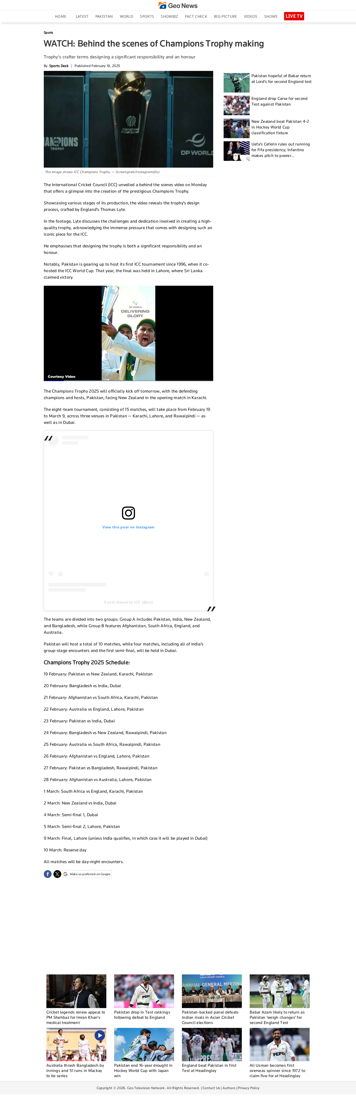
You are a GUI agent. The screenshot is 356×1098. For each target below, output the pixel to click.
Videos (250, 16)
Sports (147, 16)
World (126, 16)
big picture (225, 16)
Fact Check (196, 16)
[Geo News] (178, 5)
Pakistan (104, 16)
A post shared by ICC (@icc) (128, 602)
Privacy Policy (248, 1088)
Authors (229, 1088)
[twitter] (57, 874)
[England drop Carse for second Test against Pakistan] (237, 105)
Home (60, 16)
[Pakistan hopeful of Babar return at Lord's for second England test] (237, 83)
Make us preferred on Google (90, 874)
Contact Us (211, 1088)
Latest (82, 16)
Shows (271, 16)
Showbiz (169, 16)
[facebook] (48, 874)
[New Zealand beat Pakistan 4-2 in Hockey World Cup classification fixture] (237, 128)
